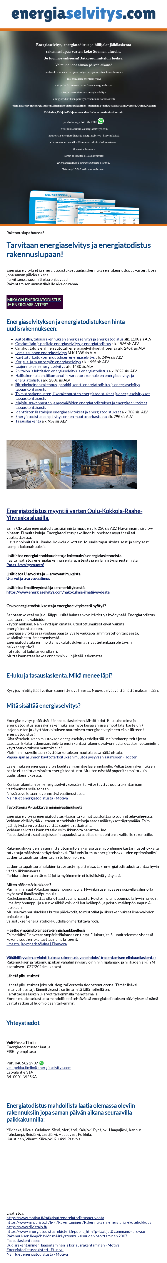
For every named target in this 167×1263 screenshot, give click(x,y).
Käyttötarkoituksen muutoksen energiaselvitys (55, 357)
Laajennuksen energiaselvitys (40, 366)
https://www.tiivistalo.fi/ (27, 1227)
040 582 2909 (88, 122)
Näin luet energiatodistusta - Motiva (37, 798)
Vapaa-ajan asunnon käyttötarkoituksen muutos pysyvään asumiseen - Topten (72, 757)
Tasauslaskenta (28, 421)
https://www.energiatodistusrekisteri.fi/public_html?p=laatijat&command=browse (76, 1231)
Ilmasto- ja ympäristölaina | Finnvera (37, 944)
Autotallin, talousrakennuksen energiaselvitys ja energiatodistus (69, 339)
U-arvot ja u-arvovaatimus (28, 578)
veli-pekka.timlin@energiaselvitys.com (84, 128)
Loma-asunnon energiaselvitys (41, 352)
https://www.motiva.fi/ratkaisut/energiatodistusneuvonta (55, 1217)
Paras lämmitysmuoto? (25, 564)
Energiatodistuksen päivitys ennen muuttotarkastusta (61, 416)
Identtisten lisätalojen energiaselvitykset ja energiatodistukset (68, 412)
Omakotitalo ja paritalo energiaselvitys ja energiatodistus (63, 343)
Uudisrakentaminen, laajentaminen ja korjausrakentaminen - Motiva (63, 1245)
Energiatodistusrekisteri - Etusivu (35, 1249)
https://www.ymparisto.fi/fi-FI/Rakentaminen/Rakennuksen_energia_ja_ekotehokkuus (79, 1222)
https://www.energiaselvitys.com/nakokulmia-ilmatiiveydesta (58, 592)
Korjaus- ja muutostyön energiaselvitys (48, 362)
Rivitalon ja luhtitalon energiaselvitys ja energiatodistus (61, 371)
